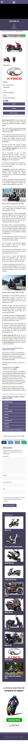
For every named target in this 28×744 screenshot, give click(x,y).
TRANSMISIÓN (8, 420)
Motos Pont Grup (6, 31)
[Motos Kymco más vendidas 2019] (14, 668)
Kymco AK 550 (9, 612)
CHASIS (6, 408)
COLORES (6, 427)
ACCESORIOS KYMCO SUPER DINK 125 (13, 430)
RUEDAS (6, 417)
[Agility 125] (14, 522)
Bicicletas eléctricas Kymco (13, 547)
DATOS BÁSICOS (8, 402)
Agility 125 (8, 530)
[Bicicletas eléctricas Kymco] (14, 539)
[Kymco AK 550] (14, 605)
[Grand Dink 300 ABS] (14, 572)
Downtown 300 (9, 563)
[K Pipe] (14, 588)
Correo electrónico (7, 482)
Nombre (5, 475)
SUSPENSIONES (8, 411)
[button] (5, 59)
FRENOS (6, 414)
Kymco (13, 31)
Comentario (6, 456)
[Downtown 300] (14, 555)
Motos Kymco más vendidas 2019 (13, 677)
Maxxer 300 (8, 645)
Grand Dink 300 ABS (10, 579)
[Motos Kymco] (14, 653)
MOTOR (6, 405)
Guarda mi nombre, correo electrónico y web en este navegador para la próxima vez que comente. (14, 499)
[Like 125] (14, 621)
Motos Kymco (9, 660)
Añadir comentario (14, 27)
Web (4, 489)
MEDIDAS (6, 423)
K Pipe (6, 596)
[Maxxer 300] (14, 637)
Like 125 (7, 629)
